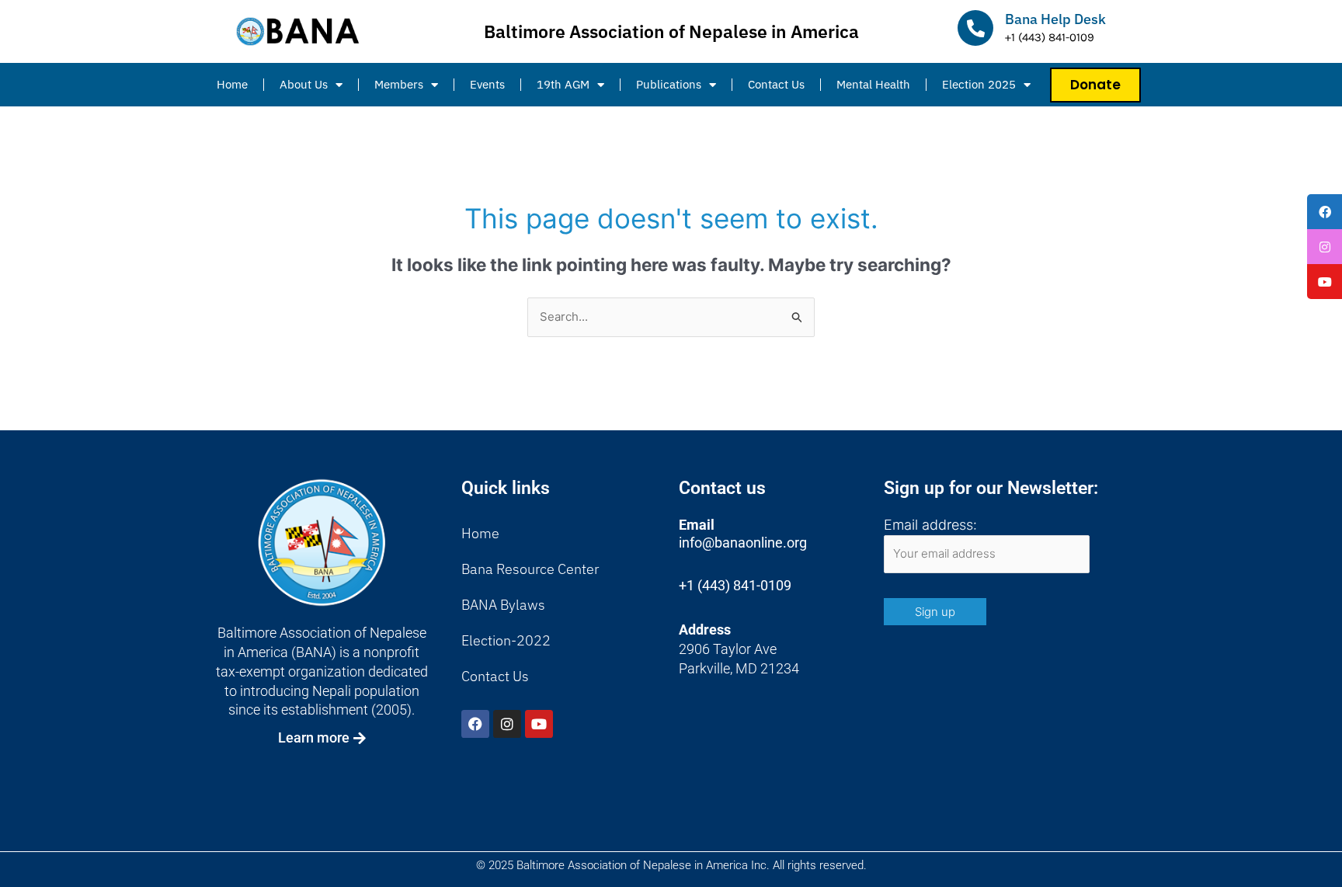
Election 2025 (979, 84)
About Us (304, 84)
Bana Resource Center (530, 569)
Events (487, 84)
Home (232, 84)
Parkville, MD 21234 (739, 668)
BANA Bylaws (503, 605)
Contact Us (776, 84)
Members (398, 84)
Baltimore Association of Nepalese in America (671, 31)
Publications (668, 84)
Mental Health (873, 84)
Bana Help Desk (1055, 19)
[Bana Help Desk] (975, 28)
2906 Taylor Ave (728, 649)
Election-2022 (506, 640)
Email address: (930, 525)
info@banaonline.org (743, 542)
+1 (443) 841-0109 (735, 585)
